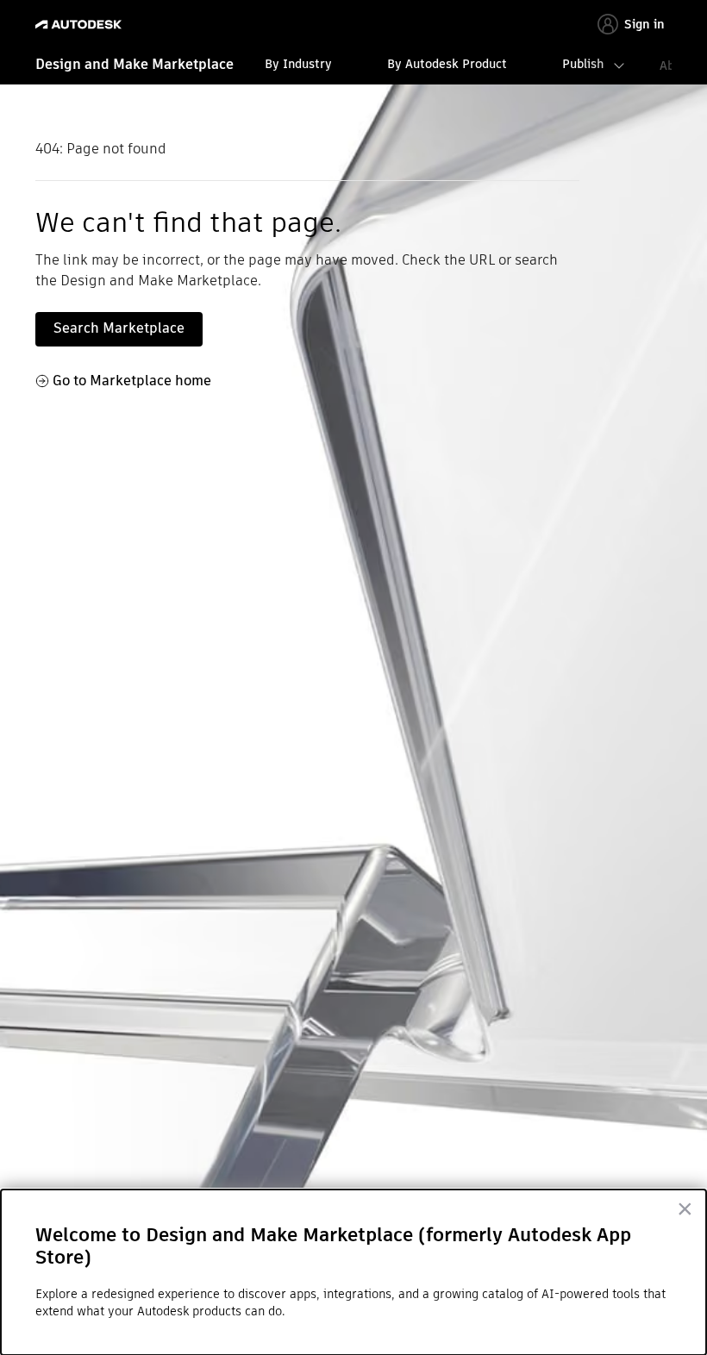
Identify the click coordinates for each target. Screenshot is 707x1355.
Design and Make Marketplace (134, 64)
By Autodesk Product (447, 63)
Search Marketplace (119, 328)
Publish (583, 63)
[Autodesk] (80, 24)
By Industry (298, 63)
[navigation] (353, 66)
